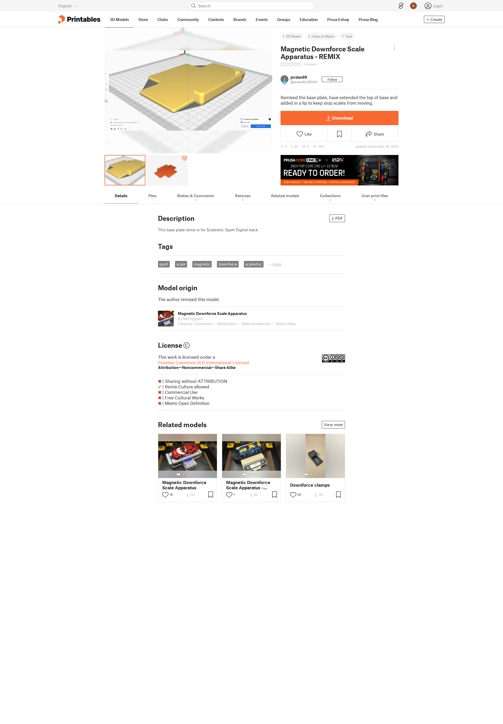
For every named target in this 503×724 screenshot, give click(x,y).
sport (163, 264)
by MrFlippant (190, 318)
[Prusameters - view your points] (413, 5)
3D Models (293, 36)
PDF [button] (339, 218)
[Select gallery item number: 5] (196, 474)
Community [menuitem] (188, 19)
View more (333, 424)
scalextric (253, 264)
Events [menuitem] (262, 19)
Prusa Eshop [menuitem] (338, 19)
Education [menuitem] (309, 19)
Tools (348, 36)
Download (342, 117)
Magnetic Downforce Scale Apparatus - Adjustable (248, 485)
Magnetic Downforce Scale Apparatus (184, 485)
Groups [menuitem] (283, 19)
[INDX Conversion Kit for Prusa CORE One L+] (339, 170)
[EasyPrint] (401, 5)
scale (180, 264)
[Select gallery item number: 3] (188, 474)
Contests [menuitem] (216, 19)
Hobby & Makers (323, 36)
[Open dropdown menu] (394, 48)
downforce (227, 264)
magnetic (202, 264)
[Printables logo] (79, 19)
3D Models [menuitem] (119, 19)
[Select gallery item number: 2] (184, 474)
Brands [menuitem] (239, 19)
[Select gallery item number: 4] (192, 474)
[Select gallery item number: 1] (178, 474)
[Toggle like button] (165, 495)
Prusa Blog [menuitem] (368, 19)
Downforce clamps (310, 484)
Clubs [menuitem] (162, 19)
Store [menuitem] (143, 19)
